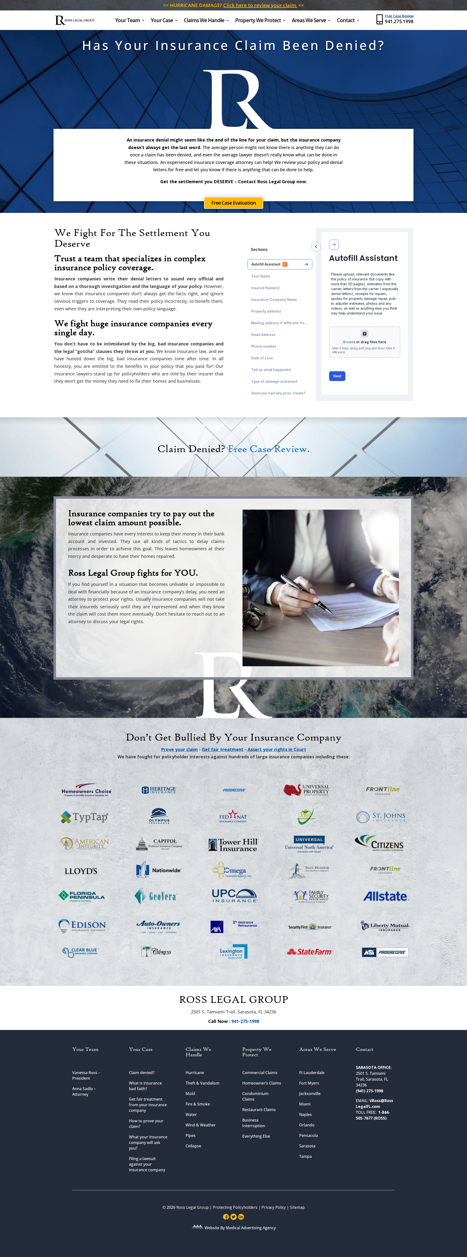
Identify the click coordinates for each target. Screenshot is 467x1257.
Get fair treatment (222, 749)
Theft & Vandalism (202, 1083)
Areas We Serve (309, 21)
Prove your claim (179, 749)
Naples (305, 1114)
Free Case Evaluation (233, 203)
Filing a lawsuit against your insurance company (147, 1164)
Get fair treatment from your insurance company (148, 1104)
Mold (190, 1093)
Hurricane (195, 1072)
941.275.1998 (399, 21)
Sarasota (307, 1146)
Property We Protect (258, 21)
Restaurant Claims (259, 1109)
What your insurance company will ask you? (148, 1142)
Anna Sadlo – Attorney (84, 1091)
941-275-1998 (244, 1021)
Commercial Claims (260, 1072)
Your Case (162, 21)
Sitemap (297, 1207)
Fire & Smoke (198, 1104)
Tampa (305, 1156)
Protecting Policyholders (235, 1207)
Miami (305, 1104)
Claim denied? (141, 1072)
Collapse (193, 1146)
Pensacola (308, 1135)
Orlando (306, 1125)
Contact (346, 21)
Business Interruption (253, 1122)
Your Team (127, 21)
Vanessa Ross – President (86, 1075)
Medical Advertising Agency (251, 1227)
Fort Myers (309, 1083)
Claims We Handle (204, 21)
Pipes (191, 1135)
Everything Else (256, 1136)
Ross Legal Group (192, 1207)
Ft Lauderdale (311, 1072)
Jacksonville (310, 1093)
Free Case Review (399, 16)
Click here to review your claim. (260, 5)
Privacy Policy (273, 1207)
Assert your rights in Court (277, 749)
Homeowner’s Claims (261, 1083)
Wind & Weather (201, 1125)
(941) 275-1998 (369, 1091)
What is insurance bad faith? (145, 1085)
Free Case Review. (269, 449)
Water (191, 1114)
